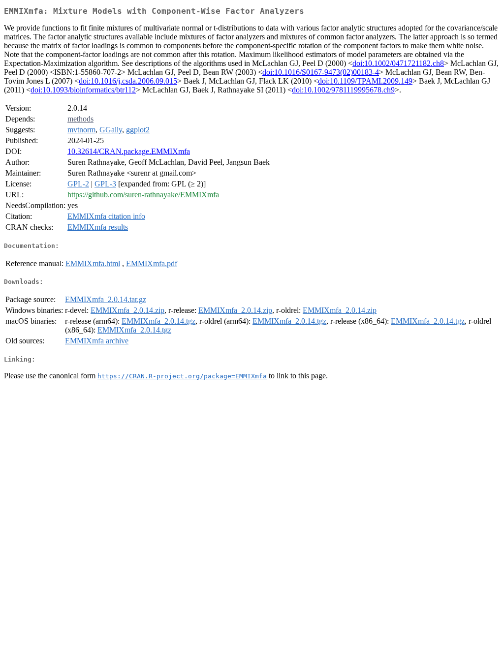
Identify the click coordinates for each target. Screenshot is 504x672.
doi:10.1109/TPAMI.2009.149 (365, 81)
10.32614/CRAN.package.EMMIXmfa (128, 151)
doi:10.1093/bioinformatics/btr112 (83, 90)
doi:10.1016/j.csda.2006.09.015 (128, 81)
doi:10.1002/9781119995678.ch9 (343, 90)
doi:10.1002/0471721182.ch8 (398, 63)
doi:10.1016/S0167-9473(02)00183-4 (320, 72)
